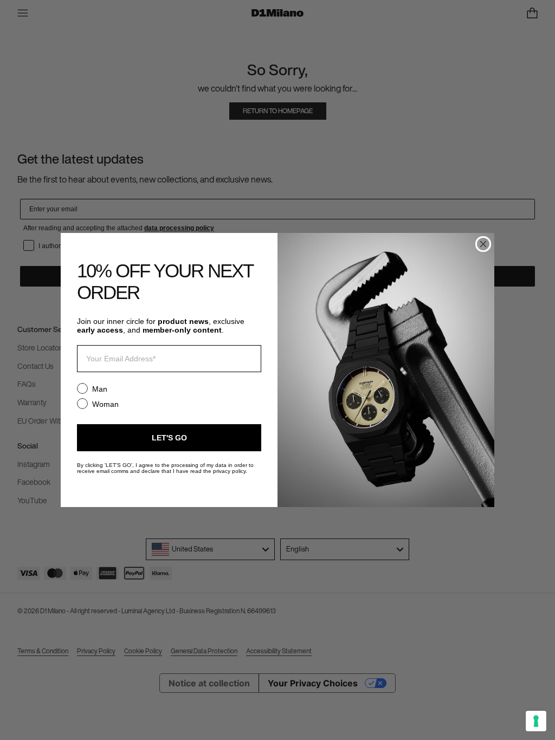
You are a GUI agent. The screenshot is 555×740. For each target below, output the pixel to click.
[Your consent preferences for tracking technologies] (536, 721)
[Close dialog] (483, 244)
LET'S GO (169, 437)
